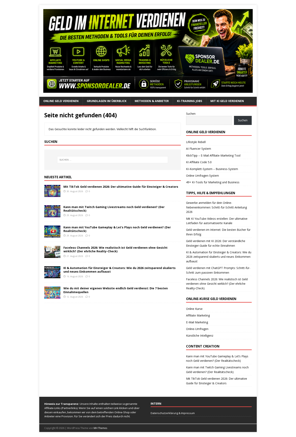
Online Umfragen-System (202, 175)
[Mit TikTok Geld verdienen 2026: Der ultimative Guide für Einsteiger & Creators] (52, 195)
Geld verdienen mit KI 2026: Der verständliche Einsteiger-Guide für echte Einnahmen (215, 243)
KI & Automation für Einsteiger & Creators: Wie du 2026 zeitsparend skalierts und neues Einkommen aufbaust (119, 269)
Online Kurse (194, 309)
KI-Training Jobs (189, 101)
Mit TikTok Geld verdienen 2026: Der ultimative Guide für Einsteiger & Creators (120, 187)
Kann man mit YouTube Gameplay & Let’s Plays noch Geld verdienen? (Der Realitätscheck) (117, 229)
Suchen (191, 113)
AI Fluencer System (198, 148)
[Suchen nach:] (112, 159)
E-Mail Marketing (197, 322)
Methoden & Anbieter (152, 101)
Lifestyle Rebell (196, 142)
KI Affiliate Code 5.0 (199, 162)
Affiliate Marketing (198, 315)
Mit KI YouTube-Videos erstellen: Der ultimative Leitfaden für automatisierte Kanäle (216, 221)
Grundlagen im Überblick (106, 101)
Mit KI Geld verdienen (227, 101)
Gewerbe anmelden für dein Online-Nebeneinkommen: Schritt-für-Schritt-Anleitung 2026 (216, 207)
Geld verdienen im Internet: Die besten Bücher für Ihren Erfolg (218, 232)
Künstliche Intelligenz (199, 335)
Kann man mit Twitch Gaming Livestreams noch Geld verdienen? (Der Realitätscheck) (114, 208)
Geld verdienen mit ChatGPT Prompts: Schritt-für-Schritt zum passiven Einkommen (218, 270)
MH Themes (100, 428)
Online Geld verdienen (61, 101)
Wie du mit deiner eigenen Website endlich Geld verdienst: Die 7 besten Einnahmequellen (115, 290)
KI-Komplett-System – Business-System (212, 169)
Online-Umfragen (197, 329)
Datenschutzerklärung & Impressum (173, 413)
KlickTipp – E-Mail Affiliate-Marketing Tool (213, 155)
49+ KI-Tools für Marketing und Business (212, 182)
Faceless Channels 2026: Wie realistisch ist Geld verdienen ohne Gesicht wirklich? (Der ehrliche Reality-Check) (115, 249)
